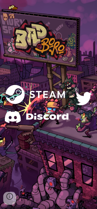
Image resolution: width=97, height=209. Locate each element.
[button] (9, 198)
